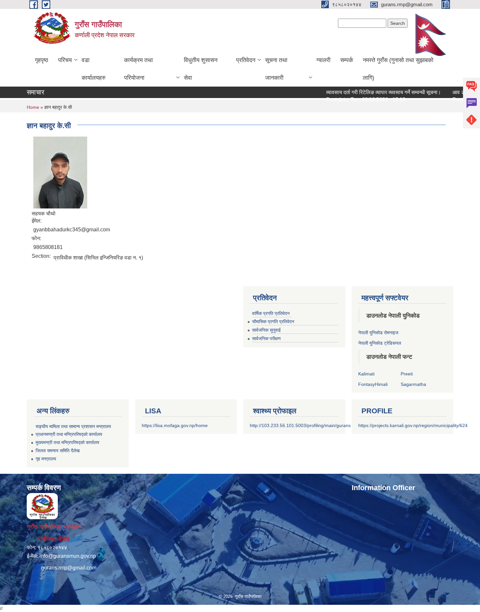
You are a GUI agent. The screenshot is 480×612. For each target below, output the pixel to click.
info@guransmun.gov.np (68, 556)
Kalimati (366, 373)
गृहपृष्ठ (41, 60)
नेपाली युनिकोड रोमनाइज (378, 332)
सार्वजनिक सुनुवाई (266, 330)
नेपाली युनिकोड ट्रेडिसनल (379, 343)
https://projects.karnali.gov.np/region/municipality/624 (413, 425)
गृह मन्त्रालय (46, 458)
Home (33, 107)
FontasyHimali (373, 384)
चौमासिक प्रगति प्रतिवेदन (273, 321)
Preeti (407, 373)
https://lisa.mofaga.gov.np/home (175, 425)
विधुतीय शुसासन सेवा (200, 69)
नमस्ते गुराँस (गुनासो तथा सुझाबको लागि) (398, 69)
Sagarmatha (413, 384)
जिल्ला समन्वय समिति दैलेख (58, 450)
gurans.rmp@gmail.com (68, 568)
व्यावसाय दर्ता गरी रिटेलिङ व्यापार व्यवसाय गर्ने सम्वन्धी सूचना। (372, 92)
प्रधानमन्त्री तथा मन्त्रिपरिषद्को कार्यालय (69, 434)
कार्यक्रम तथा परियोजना (138, 69)
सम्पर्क (346, 60)
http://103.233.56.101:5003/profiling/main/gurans (300, 425)
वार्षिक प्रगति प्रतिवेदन (271, 313)
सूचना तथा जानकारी (276, 69)
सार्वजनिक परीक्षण (266, 338)
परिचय (65, 60)
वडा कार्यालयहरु (93, 69)
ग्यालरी (323, 60)
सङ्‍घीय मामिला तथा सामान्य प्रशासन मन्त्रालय (73, 426)
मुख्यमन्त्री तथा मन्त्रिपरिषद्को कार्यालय (67, 442)
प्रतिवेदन (245, 60)
